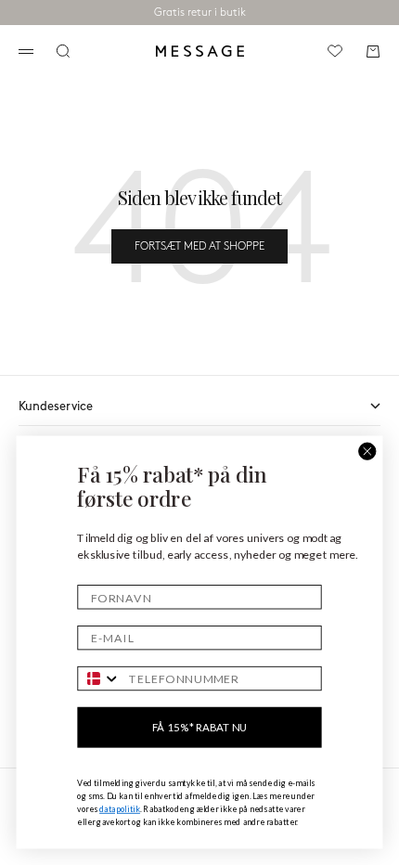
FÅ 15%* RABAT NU (199, 726)
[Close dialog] (367, 451)
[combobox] (99, 679)
